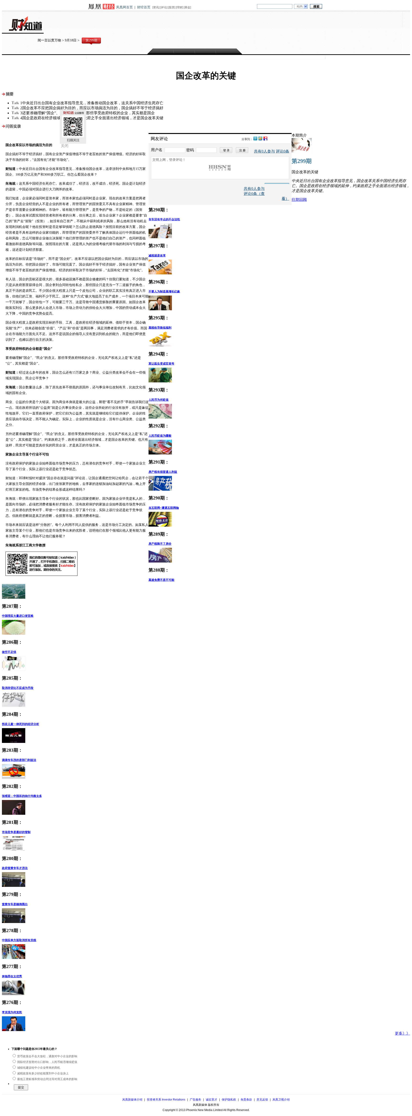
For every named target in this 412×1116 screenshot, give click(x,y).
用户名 (157, 150)
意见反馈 (262, 1099)
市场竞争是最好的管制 (16, 832)
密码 (190, 150)
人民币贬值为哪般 (160, 435)
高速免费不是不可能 (161, 580)
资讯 (156, 7)
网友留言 (62, 47)
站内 (300, 6)
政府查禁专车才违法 (15, 868)
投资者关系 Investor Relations (166, 1099)
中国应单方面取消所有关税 (19, 940)
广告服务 (195, 1099)
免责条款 (246, 1099)
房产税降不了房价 (160, 543)
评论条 (282, 151)
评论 (164, 7)
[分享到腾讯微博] (255, 138)
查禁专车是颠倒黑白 (15, 904)
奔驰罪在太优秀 (12, 976)
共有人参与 (264, 151)
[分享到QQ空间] (260, 138)
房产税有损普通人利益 (163, 472)
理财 (179, 7)
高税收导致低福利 (160, 327)
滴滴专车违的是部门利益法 (19, 760)
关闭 (64, 146)
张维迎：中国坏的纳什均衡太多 (22, 796)
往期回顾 (83, 47)
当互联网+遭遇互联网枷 (164, 507)
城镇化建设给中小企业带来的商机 (38, 1067)
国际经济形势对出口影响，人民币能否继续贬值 (46, 1062)
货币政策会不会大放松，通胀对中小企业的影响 (46, 1056)
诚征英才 (211, 1099)
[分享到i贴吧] (265, 138)
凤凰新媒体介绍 (132, 1099)
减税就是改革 (157, 255)
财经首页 (143, 7)
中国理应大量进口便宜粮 (17, 615)
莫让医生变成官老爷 (161, 363)
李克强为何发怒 (12, 1012)
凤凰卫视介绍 (281, 1099)
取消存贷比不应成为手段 (17, 688)
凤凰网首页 (124, 7)
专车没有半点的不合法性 (164, 219)
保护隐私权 (229, 1099)
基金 (187, 7)
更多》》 (402, 1033)
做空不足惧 (9, 652)
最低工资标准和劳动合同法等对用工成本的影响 (46, 1079)
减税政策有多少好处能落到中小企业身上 (42, 1073)
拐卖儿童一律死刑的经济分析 (20, 724)
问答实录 (40, 47)
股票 (172, 7)
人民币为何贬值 (159, 399)
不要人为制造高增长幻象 (164, 291)
